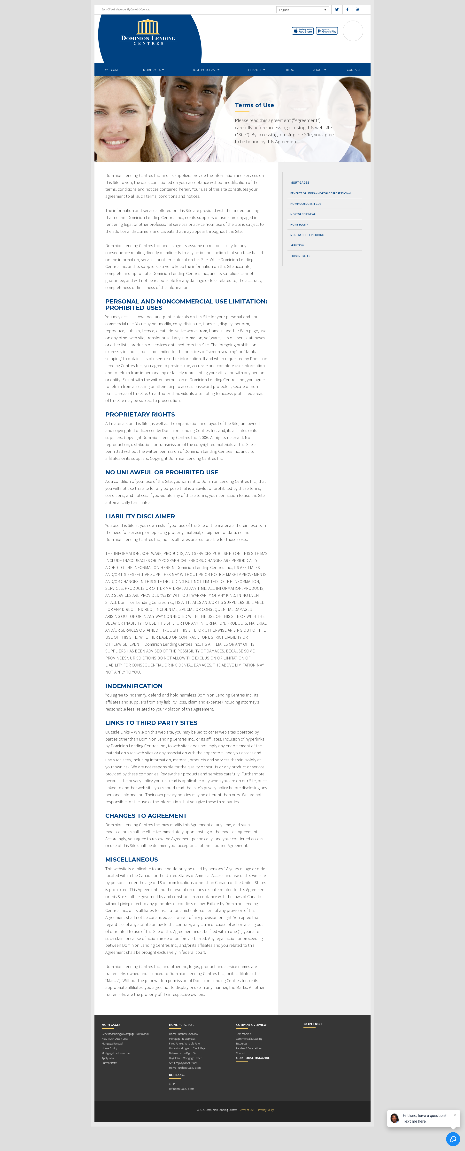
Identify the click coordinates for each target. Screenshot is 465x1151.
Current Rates (300, 256)
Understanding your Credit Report (188, 1048)
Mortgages (152, 70)
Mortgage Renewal (303, 214)
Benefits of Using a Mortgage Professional (320, 193)
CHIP (172, 1084)
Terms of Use (246, 1110)
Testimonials (243, 1034)
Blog (290, 70)
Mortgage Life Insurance (307, 235)
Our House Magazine (253, 1058)
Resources (241, 1043)
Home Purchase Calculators (185, 1067)
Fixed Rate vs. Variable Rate (184, 1043)
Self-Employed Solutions (183, 1063)
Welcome (112, 70)
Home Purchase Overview (183, 1034)
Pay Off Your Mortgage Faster (185, 1058)
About (318, 70)
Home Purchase (204, 70)
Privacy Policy (266, 1110)
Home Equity (299, 224)
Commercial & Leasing (249, 1038)
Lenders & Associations (249, 1048)
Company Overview (251, 1024)
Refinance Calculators (181, 1088)
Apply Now (297, 245)
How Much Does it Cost (306, 203)
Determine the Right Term (184, 1053)
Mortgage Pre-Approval (182, 1038)
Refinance (255, 70)
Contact (353, 70)
